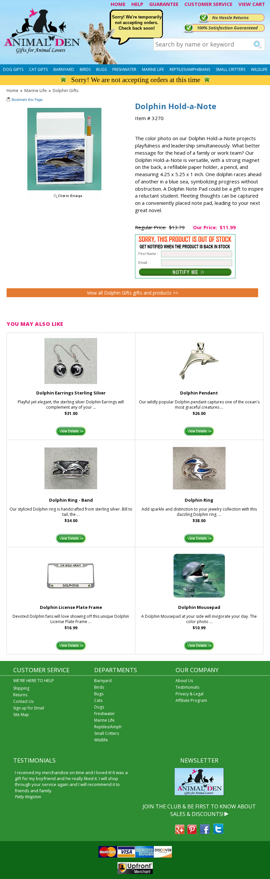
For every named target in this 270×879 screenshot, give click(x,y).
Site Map (21, 714)
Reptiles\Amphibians (190, 69)
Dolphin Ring (199, 500)
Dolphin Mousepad (199, 607)
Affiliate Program (191, 700)
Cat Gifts (38, 69)
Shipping (21, 688)
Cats (98, 700)
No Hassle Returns (230, 17)
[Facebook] (205, 832)
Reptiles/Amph (108, 727)
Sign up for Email (28, 708)
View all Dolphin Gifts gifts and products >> (132, 293)
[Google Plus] (179, 832)
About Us (184, 680)
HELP (137, 4)
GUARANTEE (163, 4)
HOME (118, 4)
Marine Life (153, 69)
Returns (20, 695)
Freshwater (124, 69)
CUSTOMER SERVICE (208, 4)
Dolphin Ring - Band (71, 500)
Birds (85, 69)
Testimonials (187, 687)
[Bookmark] (25, 100)
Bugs (101, 69)
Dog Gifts (13, 69)
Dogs (99, 707)
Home (12, 90)
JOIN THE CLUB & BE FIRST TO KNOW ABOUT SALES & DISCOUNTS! (199, 810)
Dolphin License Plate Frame (71, 607)
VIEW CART (251, 4)
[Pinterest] (192, 832)
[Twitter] (218, 832)
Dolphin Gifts (66, 90)
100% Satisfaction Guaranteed (227, 28)
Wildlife (259, 69)
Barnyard (63, 69)
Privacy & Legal (189, 694)
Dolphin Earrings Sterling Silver (71, 393)
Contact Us (23, 701)
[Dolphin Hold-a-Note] (64, 198)
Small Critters (230, 69)
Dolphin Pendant (199, 393)
